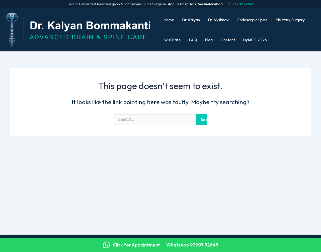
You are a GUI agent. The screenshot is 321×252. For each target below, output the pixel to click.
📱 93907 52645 (240, 4)
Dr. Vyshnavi (218, 19)
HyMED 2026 (255, 39)
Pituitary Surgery (290, 19)
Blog (209, 39)
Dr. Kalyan (191, 19)
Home (169, 19)
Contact (228, 39)
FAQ (193, 39)
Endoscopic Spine (252, 19)
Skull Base (172, 39)
